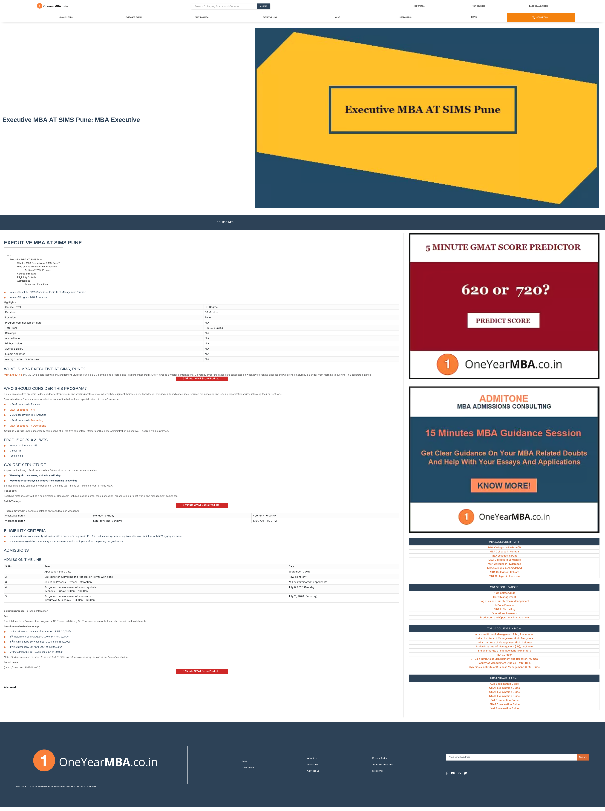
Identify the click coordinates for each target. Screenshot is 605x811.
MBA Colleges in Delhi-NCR (504, 547)
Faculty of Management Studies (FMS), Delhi (504, 662)
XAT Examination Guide (504, 708)
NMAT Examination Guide (504, 696)
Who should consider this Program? (37, 266)
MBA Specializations (538, 6)
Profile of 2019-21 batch (38, 270)
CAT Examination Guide (504, 683)
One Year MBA (201, 17)
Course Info (225, 222)
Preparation (406, 17)
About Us (312, 758)
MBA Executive (13, 374)
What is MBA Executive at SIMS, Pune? (38, 263)
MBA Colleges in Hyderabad (504, 563)
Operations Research (504, 613)
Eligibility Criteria (26, 277)
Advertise (312, 765)
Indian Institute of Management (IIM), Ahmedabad (504, 634)
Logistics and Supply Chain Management (504, 601)
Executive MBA (270, 17)
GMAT (337, 17)
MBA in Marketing (504, 609)
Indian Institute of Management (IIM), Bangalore (504, 638)
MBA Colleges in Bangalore (504, 559)
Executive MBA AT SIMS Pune (26, 259)
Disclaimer (377, 771)
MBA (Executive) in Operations (27, 425)
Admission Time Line (36, 284)
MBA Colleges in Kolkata (504, 572)
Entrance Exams (134, 17)
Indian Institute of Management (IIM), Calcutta (504, 642)
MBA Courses (478, 6)
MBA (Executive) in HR (22, 409)
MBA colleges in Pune (504, 555)
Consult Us (541, 17)
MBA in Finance (504, 605)
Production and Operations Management (504, 617)
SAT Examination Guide (504, 700)
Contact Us (313, 771)
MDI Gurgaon (505, 654)
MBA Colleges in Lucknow (504, 576)
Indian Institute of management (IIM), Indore (504, 650)
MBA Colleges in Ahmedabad (504, 567)
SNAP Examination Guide (505, 704)
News (474, 17)
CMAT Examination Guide (504, 687)
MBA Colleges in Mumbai (504, 551)
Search (263, 6)
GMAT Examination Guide (504, 691)
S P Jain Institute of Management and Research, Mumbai (504, 658)
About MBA (419, 6)
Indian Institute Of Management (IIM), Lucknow (504, 646)
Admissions (23, 280)
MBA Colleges (65, 17)
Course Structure (26, 273)
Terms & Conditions (382, 765)
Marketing (36, 420)
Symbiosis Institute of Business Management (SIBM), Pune (504, 667)
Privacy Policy (379, 758)
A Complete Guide (504, 592)
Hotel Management (504, 597)
